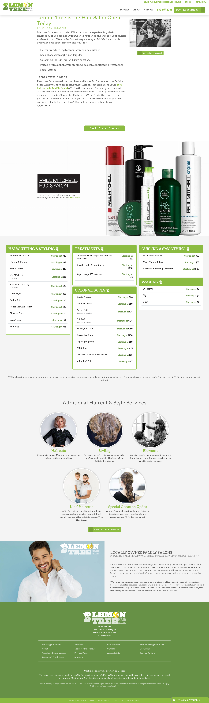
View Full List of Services (106, 529)
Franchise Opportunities (152, 644)
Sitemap (79, 657)
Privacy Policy (82, 653)
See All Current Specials (104, 128)
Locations (145, 649)
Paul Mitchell (114, 644)
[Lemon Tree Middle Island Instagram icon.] (104, 666)
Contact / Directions (85, 649)
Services (124, 9)
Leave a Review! (148, 653)
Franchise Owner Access (54, 653)
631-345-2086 (104, 635)
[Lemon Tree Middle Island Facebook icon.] (98, 666)
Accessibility (113, 653)
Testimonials (201, 2)
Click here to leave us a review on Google (104, 671)
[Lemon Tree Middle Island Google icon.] (111, 666)
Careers (148, 9)
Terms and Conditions (53, 657)
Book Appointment (152, 53)
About (136, 9)
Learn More (74, 197)
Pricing (188, 2)
